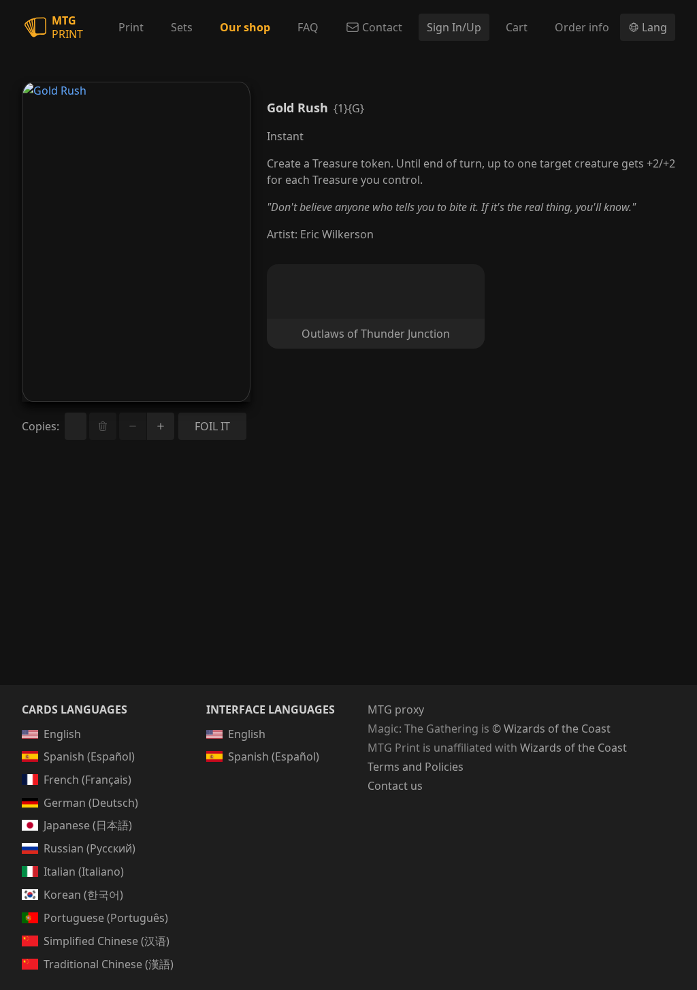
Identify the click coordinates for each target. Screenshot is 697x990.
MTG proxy (396, 709)
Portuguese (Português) (106, 917)
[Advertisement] (348, 578)
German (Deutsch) (91, 802)
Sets (182, 27)
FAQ (308, 27)
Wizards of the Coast (573, 747)
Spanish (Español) (89, 756)
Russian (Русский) (89, 848)
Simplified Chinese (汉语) (106, 940)
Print (131, 27)
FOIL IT (212, 426)
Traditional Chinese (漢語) (109, 964)
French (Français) (87, 779)
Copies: (40, 426)
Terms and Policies (416, 766)
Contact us (395, 785)
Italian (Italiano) (84, 871)
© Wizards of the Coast (551, 728)
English (62, 733)
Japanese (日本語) (88, 825)
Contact (382, 27)
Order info (582, 27)
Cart (517, 27)
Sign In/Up (454, 27)
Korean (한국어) (83, 894)
